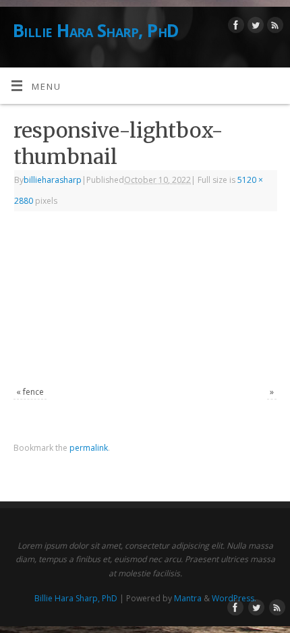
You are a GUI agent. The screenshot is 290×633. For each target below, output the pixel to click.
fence (33, 391)
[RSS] (273, 27)
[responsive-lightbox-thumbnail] (145, 300)
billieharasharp (53, 180)
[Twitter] (254, 27)
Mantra (188, 598)
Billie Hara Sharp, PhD (96, 30)
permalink (88, 447)
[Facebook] (234, 27)
